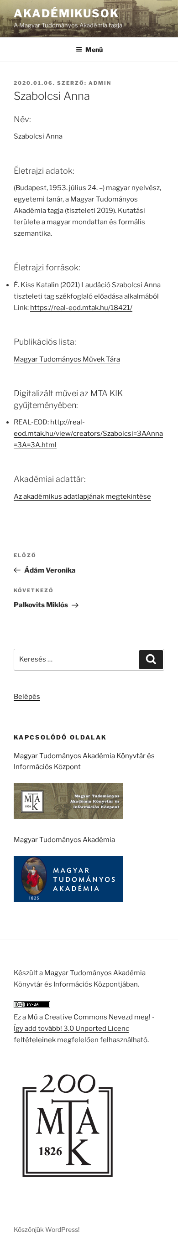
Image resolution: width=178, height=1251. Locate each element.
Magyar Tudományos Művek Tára (67, 359)
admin (100, 83)
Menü (94, 49)
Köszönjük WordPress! (46, 1229)
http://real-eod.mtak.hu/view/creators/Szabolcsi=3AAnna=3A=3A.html (88, 433)
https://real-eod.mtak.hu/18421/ (81, 308)
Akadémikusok (66, 13)
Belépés (27, 697)
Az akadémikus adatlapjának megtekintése (82, 496)
